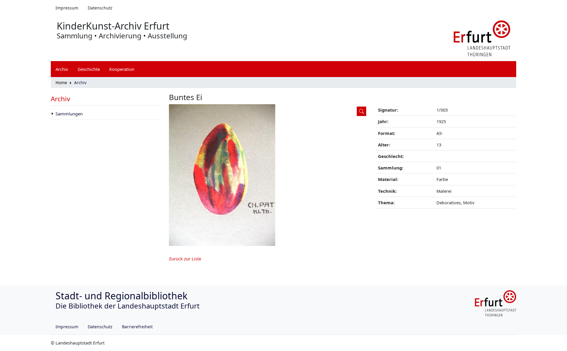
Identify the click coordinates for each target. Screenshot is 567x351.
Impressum (67, 8)
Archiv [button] (62, 69)
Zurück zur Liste (185, 259)
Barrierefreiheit (137, 326)
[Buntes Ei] (269, 175)
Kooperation (121, 69)
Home (61, 82)
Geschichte (89, 69)
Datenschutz (100, 8)
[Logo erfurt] (482, 38)
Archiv (60, 98)
